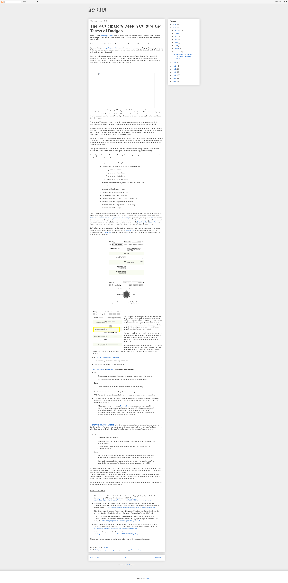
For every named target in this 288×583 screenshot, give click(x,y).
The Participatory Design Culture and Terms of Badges (183, 56)
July (176, 36)
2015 (175, 24)
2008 (175, 78)
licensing (111, 550)
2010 (175, 72)
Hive (152, 218)
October (177, 30)
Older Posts (158, 558)
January (177, 52)
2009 (175, 75)
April (176, 46)
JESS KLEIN (97, 10)
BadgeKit (108, 232)
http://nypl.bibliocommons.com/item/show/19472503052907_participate (117, 534)
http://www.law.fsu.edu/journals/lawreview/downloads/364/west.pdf (115, 528)
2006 (175, 81)
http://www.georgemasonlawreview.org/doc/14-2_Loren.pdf (121, 521)
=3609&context (137, 500)
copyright (104, 550)
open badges (124, 550)
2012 (175, 66)
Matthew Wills (130, 230)
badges (97, 550)
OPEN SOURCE (98, 369)
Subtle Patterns (154, 222)
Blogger (147, 578)
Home (127, 558)
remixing (145, 550)
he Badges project (107, 36)
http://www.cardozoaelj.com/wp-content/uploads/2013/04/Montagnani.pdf (131, 507)
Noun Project (141, 222)
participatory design (112, 48)
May (176, 43)
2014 (175, 28)
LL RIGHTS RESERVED (103, 358)
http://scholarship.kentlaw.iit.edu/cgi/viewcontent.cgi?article (113, 500)
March (176, 49)
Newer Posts (95, 558)
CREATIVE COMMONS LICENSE (103, 425)
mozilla (117, 550)
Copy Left (110, 369)
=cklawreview (146, 500)
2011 (174, 69)
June (176, 39)
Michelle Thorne (125, 406)
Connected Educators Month (99, 218)
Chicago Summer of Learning (119, 218)
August (177, 33)
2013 (175, 63)
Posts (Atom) (131, 565)
